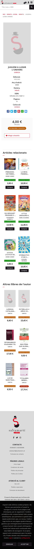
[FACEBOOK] (13, 437)
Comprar (10, 187)
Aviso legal (17, 464)
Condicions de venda (17, 467)
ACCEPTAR (24, 544)
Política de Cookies (17, 474)
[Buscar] (31, 7)
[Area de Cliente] (28, 2)
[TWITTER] (17, 437)
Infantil (21, 14)
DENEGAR (9, 544)
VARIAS (17, 107)
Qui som (17, 484)
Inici (4, 14)
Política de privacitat (17, 470)
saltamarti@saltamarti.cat (17, 451)
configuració (25, 538)
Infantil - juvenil (12, 14)
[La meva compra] (26, 2)
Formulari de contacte (17, 454)
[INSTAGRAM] (20, 437)
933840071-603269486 (17, 448)
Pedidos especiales (17, 487)
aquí (10, 538)
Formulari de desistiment (17, 490)
